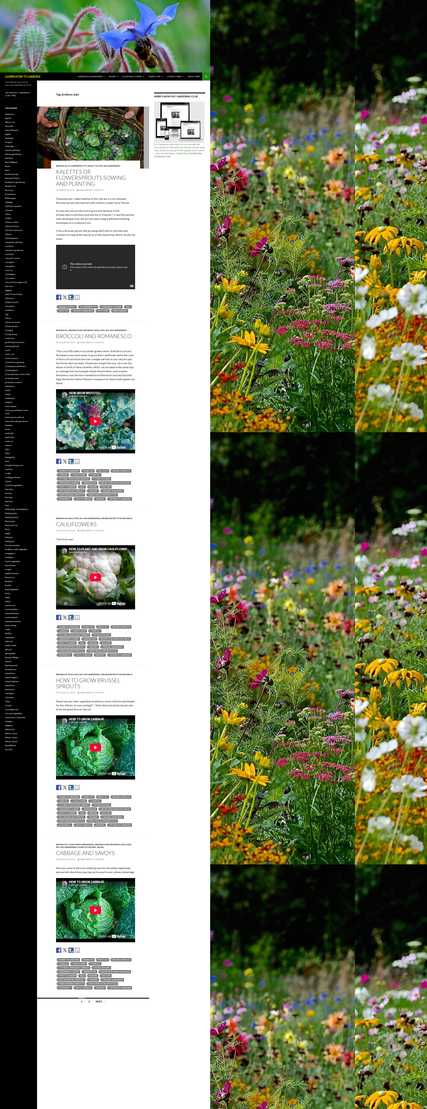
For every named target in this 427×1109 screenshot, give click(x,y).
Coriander (9, 254)
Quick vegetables (12, 561)
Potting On (10, 541)
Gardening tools (12, 346)
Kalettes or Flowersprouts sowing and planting (91, 177)
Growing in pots (12, 378)
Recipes (112, 76)
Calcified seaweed (13, 206)
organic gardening (83, 311)
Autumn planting (12, 150)
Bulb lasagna (10, 198)
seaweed (100, 499)
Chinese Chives (12, 226)
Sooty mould (10, 645)
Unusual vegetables (14, 713)
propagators (10, 553)
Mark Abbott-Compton (91, 190)
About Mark (194, 76)
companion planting (13, 242)
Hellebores (10, 386)
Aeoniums (9, 114)
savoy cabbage (83, 499)
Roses (8, 593)
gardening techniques (15, 342)
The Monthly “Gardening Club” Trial (17, 94)
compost (95, 475)
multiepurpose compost (71, 491)
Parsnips (9, 497)
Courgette (9, 262)
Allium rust (10, 122)
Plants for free (87, 847)
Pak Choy (9, 489)
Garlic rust (9, 354)
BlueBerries (10, 186)
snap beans (10, 637)
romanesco (65, 499)
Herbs (8, 390)
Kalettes (93, 166)
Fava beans (10, 306)
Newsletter (154, 76)
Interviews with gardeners (16, 421)
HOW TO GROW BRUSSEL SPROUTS (88, 683)
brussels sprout (67, 307)
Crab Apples (10, 274)
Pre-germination (12, 545)
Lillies (7, 453)
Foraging (9, 330)
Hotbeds (9, 402)
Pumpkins (9, 557)
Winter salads (11, 737)
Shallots (8, 633)
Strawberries (11, 669)
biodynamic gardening (15, 182)
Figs (7, 314)
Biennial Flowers (12, 178)
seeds (8, 629)
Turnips (8, 705)
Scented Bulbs (11, 609)
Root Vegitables (12, 589)
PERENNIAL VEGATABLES (16, 509)
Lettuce (8, 445)
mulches (99, 330)
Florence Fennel (12, 322)
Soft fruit (9, 641)
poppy (7, 533)
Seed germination (13, 621)
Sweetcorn (10, 685)
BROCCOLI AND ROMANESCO (94, 336)
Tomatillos (9, 693)
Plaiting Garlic (11, 513)
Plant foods (10, 521)
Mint (7, 461)
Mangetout (10, 457)
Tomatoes (9, 697)
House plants (11, 406)
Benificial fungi (11, 174)
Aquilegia (9, 138)
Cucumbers (10, 278)
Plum (7, 529)
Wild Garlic (10, 729)
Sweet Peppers (11, 677)
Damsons (9, 286)
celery (8, 214)
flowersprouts (88, 307)
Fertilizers (9, 310)
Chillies (8, 218)
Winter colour (11, 733)
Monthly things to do (14, 465)
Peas (7, 505)
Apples (8, 134)
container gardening (81, 844)
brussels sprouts (121, 471)
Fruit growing (11, 334)
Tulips (7, 701)
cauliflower (79, 475)
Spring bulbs (10, 653)
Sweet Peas (10, 673)
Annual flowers (12, 130)
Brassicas (61, 166)
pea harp (9, 501)
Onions (8, 481)
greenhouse (90, 483)
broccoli (103, 471)
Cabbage (9, 202)
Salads (8, 601)
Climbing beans (12, 238)
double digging (102, 479)
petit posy (103, 311)
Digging (8, 290)
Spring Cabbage (11, 657)
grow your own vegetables (115, 483)
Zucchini (9, 749)
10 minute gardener (69, 471)
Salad (100, 847)
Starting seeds (11, 665)
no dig (7, 473)
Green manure (11, 358)
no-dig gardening (109, 166)
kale (128, 307)
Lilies (7, 449)
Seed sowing (10, 625)
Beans (8, 166)
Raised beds (10, 565)
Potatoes (9, 537)
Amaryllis (9, 126)
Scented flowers (12, 613)
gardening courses (111, 307)
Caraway (9, 210)
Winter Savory (11, 741)
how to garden (67, 487)
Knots (7, 429)
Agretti (8, 118)
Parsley (8, 493)
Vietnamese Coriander (15, 717)
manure (93, 487)
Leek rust (9, 441)
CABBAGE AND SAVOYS (85, 853)
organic (93, 491)
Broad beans (10, 194)
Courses (9, 270)
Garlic (7, 350)
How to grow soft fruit (14, 417)
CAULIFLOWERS (76, 524)
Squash (8, 661)
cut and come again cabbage (74, 479)
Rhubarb (8, 581)
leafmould (9, 437)
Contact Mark (174, 76)
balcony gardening (13, 154)
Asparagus (9, 146)
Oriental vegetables (14, 485)
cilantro (8, 234)
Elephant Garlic (12, 302)
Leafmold (9, 433)
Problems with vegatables (116, 518)
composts (9, 246)
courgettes (10, 266)
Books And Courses (132, 76)
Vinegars (9, 721)
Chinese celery (12, 222)
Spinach (8, 649)
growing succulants (13, 382)
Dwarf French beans (14, 294)
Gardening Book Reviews (90, 76)
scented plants (11, 617)
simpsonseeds (120, 311)
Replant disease (12, 573)
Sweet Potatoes (12, 681)
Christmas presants (14, 230)
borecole (88, 471)
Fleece (8, 318)
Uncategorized (11, 709)
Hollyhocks (10, 398)
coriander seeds (12, 258)
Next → (100, 1001)
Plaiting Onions (12, 517)
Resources (10, 577)
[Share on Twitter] (65, 297)
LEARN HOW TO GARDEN (22, 76)
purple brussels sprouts (71, 495)
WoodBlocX (10, 745)
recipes (8, 569)
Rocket (8, 585)
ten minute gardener (120, 499)
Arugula (8, 142)
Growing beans (11, 370)
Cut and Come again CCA (16, 282)
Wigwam (9, 725)
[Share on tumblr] (71, 297)
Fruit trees (10, 338)
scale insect (10, 605)
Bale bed (9, 158)
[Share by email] (77, 297)
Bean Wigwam (11, 162)
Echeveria (9, 298)
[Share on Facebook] (58, 297)
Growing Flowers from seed (17, 374)
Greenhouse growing (81, 330)
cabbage (63, 475)
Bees (7, 170)
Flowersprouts (77, 166)
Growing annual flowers (15, 366)
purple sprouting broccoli (102, 495)
